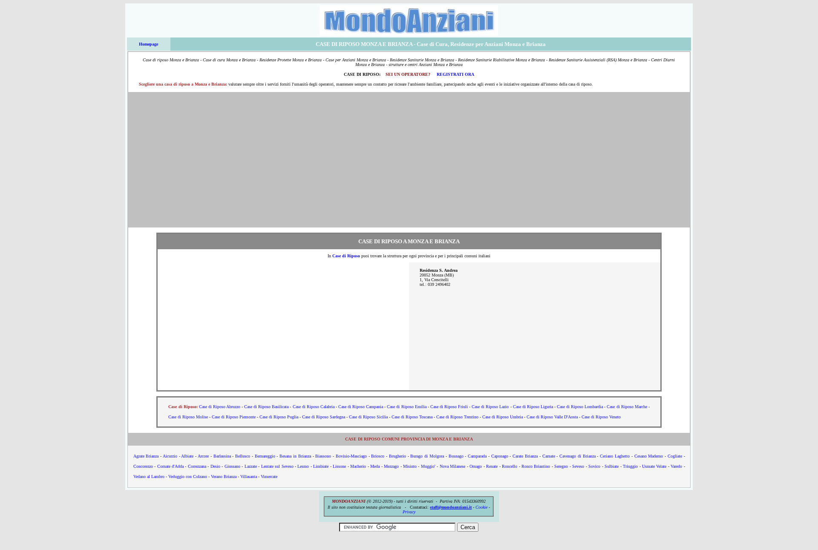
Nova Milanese (452, 466)
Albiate (187, 456)
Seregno (561, 466)
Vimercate (269, 476)
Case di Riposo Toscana (412, 417)
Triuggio (630, 466)
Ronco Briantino (535, 466)
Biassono (323, 456)
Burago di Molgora (427, 456)
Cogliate (675, 456)
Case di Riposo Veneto (601, 417)
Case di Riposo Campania (360, 406)
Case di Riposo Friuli (449, 406)
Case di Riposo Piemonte (234, 417)
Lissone (339, 466)
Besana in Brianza (295, 456)
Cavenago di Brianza (577, 456)
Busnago (456, 456)
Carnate (548, 456)
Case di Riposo (346, 255)
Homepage (148, 44)
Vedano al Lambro (148, 476)
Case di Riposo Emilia (406, 406)
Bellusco (242, 456)
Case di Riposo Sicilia (368, 417)
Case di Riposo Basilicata (266, 406)
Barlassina (222, 456)
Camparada (477, 456)
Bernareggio (265, 456)
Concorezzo (143, 466)
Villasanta (248, 476)
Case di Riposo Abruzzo (219, 406)
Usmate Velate (654, 466)
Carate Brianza (525, 456)
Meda (375, 466)
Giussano (232, 466)
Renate (492, 466)
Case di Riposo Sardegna (323, 417)
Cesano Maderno (648, 456)
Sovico (594, 466)
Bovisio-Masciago (351, 456)
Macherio (358, 466)
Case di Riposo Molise (188, 417)
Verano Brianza (223, 476)
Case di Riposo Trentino (457, 417)
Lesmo (303, 466)
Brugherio (397, 456)
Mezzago (391, 466)
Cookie (481, 507)
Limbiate (320, 466)
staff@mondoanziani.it (451, 507)
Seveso (578, 466)
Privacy (409, 512)
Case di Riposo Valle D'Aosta (552, 417)
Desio (215, 466)
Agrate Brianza (146, 456)
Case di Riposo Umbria (502, 417)
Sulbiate (612, 466)
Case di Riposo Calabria (313, 406)
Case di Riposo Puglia (278, 417)
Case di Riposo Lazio (490, 406)
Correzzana (197, 466)
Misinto (410, 466)
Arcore (203, 456)
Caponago (499, 456)
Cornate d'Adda (170, 466)
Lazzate (251, 466)
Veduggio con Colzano (187, 476)
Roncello (509, 466)
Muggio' (428, 466)
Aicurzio (170, 456)
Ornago (475, 466)
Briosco (377, 456)
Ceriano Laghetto (615, 456)
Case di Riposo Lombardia (580, 406)
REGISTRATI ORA (455, 74)
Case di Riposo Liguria (533, 406)
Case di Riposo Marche (627, 406)
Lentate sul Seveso (277, 466)
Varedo (676, 466)
